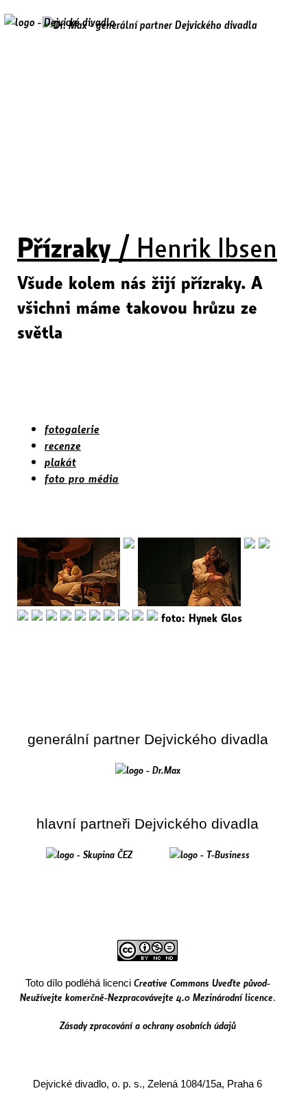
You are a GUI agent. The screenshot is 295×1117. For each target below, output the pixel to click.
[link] (147, 769)
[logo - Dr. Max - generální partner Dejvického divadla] (150, 24)
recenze (63, 445)
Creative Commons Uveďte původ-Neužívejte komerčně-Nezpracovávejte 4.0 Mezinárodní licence (146, 990)
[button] (270, 32)
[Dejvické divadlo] (59, 31)
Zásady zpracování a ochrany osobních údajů (148, 1025)
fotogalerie (72, 429)
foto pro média (82, 478)
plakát (60, 462)
